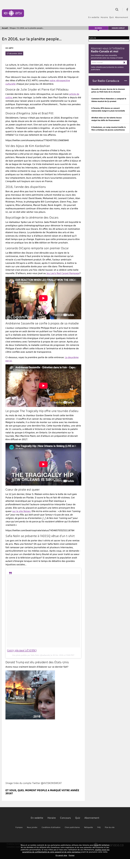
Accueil (5, 28)
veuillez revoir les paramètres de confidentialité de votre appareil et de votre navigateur (65, 850)
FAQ (99, 827)
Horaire (104, 17)
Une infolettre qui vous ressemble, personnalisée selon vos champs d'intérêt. (107, 56)
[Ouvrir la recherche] (116, 9)
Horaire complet (118, 28)
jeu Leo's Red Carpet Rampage (63, 273)
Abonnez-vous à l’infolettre (108, 50)
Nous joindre (32, 827)
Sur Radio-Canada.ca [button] (105, 80)
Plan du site (110, 827)
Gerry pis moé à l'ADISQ (22, 650)
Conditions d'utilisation (51, 827)
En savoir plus (61, 855)
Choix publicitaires (72, 827)
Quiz (111, 17)
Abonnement (121, 17)
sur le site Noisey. (21, 511)
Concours (65, 817)
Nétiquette (88, 827)
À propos (19, 827)
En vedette (93, 17)
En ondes (98, 28)
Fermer (72, 855)
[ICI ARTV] (13, 13)
